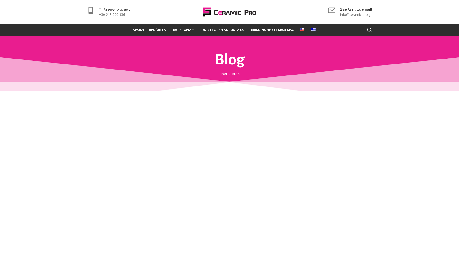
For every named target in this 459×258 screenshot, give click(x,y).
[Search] (369, 30)
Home (224, 74)
